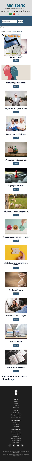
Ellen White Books (16, 438)
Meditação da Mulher (16, 415)
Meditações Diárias (16, 413)
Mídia (21, 11)
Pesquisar (20, 21)
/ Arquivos (8, 31)
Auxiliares (16, 405)
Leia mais (16, 60)
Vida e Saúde (16, 436)
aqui (13, 379)
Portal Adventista (16, 440)
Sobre (8, 11)
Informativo (16, 407)
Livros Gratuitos (16, 422)
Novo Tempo (16, 442)
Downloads (16, 426)
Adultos (16, 401)
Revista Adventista (16, 432)
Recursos (27, 11)
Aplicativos (16, 424)
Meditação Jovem (16, 417)
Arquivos (15, 11)
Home (3, 11)
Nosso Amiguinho (16, 434)
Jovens (16, 403)
